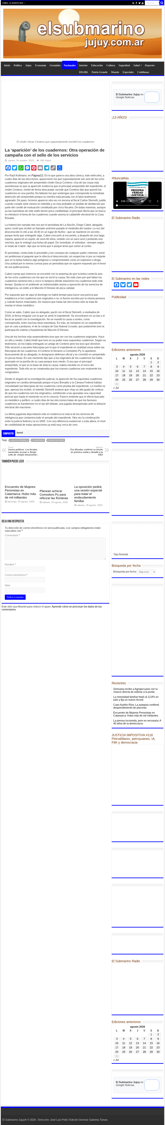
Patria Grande (99, 72)
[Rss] (133, 3)
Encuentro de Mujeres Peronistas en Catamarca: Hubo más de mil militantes (20, 492)
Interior (83, 65)
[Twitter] (139, 3)
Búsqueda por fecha (124, 571)
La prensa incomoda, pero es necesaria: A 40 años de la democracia (137, 722)
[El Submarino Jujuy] (82, 33)
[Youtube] (142, 3)
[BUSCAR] (161, 2)
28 (144, 379)
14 (144, 371)
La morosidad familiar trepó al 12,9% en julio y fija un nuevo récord (136, 698)
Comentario (12, 535)
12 (130, 371)
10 (116, 371)
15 (151, 371)
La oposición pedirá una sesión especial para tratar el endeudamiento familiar (88, 494)
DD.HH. (83, 72)
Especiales (128, 72)
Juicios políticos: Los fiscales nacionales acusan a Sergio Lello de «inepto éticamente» (23, 451)
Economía (40, 65)
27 (137, 379)
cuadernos (38, 440)
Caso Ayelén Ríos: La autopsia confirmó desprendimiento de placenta (136, 706)
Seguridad (124, 65)
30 (158, 379)
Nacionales (70, 65)
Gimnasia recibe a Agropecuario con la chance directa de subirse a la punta (135, 690)
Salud (136, 65)
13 (137, 371)
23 (158, 375)
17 (116, 375)
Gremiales (55, 65)
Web (7, 585)
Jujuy (28, 65)
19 (130, 375)
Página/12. (37, 175)
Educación (97, 65)
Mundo (115, 72)
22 (151, 375)
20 (137, 375)
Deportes (150, 65)
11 (123, 371)
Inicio (7, 65)
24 (116, 379)
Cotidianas (143, 72)
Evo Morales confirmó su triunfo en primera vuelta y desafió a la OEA (86, 451)
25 (123, 379)
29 (151, 379)
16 (158, 371)
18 (123, 375)
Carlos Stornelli (19, 440)
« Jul (116, 387)
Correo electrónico (16, 575)
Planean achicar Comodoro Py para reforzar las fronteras (54, 494)
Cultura (110, 65)
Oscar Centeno (56, 440)
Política (18, 65)
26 (130, 379)
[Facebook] (136, 3)
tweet (20, 432)
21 (144, 375)
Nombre (10, 564)
